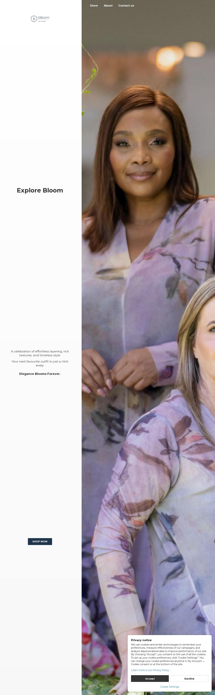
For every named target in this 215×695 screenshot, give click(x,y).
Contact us (126, 5)
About (108, 5)
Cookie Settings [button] (169, 686)
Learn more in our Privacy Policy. (150, 670)
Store (94, 5)
